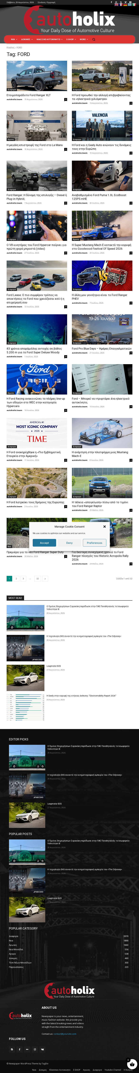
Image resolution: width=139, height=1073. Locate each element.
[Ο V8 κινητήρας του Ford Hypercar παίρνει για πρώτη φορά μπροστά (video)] (37, 226)
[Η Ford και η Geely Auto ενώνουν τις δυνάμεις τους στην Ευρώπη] (102, 126)
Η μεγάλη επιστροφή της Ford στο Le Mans (35, 145)
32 (37, 578)
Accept (44, 542)
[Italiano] (134, 4)
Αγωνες (11, 139)
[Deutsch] (125, 4)
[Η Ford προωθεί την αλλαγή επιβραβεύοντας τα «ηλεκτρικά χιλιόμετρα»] (102, 76)
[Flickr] (27, 1049)
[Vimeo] (125, 2)
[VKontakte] (42, 1049)
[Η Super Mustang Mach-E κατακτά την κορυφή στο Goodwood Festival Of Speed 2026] (102, 226)
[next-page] (45, 578)
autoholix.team (14, 99)
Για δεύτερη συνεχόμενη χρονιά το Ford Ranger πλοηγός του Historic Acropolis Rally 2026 (100, 555)
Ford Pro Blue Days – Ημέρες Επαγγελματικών (102, 348)
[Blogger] (12, 1049)
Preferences (94, 542)
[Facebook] (111, 2)
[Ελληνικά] (130, 4)
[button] (104, 526)
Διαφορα (12, 89)
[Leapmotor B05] (25, 678)
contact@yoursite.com (65, 1033)
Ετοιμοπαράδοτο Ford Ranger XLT (29, 95)
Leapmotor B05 (54, 666)
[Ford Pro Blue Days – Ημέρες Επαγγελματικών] (102, 329)
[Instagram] (116, 2)
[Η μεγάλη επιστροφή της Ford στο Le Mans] (37, 126)
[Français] (121, 4)
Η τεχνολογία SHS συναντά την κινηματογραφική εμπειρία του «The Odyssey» (84, 636)
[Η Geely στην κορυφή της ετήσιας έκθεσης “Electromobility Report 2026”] (25, 707)
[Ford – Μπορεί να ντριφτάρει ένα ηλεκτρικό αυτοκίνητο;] (102, 379)
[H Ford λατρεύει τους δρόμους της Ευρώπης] (37, 483)
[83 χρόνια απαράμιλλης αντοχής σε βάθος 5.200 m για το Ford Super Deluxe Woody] (37, 329)
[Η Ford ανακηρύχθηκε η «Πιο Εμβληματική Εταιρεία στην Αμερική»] (37, 433)
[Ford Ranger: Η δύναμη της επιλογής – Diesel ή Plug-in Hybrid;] (37, 176)
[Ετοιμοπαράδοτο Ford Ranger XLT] (37, 76)
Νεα (9, 546)
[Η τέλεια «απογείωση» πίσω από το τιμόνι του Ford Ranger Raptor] (102, 483)
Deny (69, 542)
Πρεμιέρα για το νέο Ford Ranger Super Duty (35, 552)
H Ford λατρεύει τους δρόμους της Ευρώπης (35, 502)
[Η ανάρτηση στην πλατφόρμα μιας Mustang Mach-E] (102, 433)
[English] (116, 4)
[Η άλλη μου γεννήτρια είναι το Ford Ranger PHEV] (102, 276)
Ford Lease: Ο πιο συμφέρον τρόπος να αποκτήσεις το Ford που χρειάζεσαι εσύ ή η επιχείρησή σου (35, 298)
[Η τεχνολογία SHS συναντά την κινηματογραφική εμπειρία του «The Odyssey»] (25, 648)
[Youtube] (130, 2)
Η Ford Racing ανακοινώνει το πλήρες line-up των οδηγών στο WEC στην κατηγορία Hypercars (36, 402)
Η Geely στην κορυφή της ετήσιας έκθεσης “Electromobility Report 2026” (81, 696)
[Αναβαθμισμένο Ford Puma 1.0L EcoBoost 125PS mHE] (102, 176)
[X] (121, 2)
